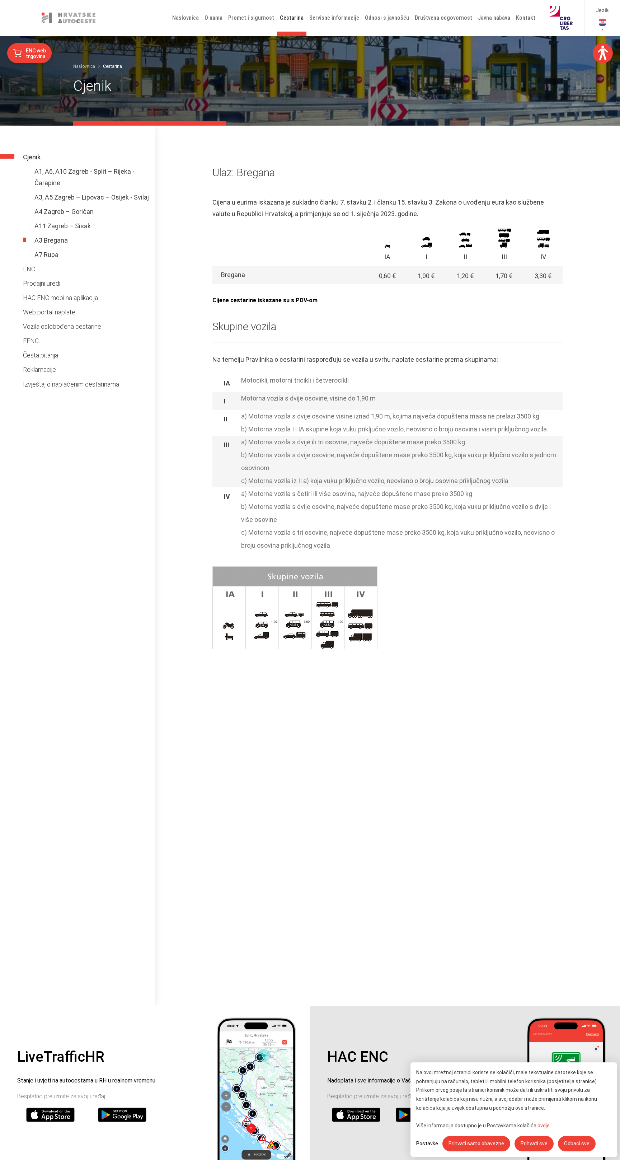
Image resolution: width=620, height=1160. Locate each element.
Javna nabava (494, 17)
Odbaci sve (577, 1143)
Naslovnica (185, 17)
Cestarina (292, 17)
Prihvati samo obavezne (476, 1143)
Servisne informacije (334, 17)
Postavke (427, 1143)
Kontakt (525, 17)
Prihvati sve (534, 1143)
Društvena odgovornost (443, 17)
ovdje (543, 1125)
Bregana (233, 275)
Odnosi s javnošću (387, 17)
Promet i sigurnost (251, 17)
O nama (213, 17)
